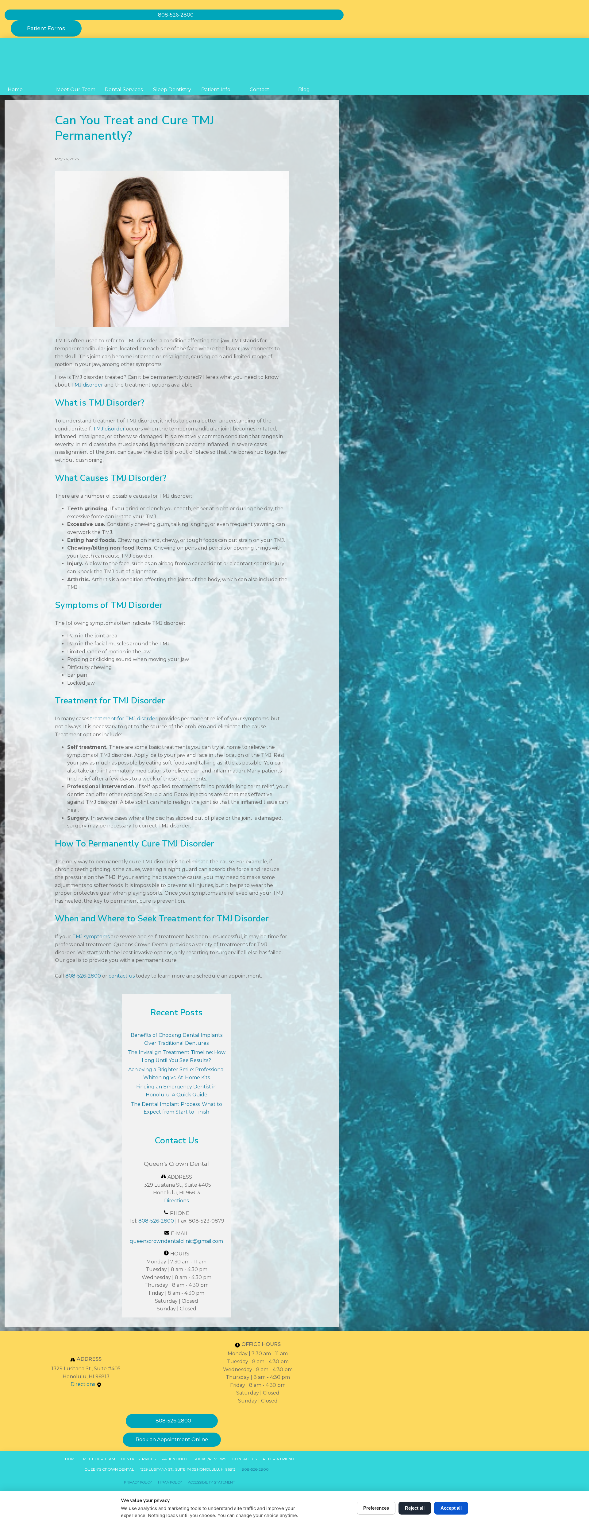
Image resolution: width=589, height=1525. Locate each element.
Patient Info (215, 89)
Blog (304, 89)
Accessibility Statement (211, 1482)
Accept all (451, 1508)
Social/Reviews (210, 1459)
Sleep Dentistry (172, 89)
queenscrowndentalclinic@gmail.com (176, 1241)
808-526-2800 (83, 976)
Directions (176, 1201)
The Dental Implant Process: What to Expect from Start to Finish (176, 1108)
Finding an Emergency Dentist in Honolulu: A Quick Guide (176, 1091)
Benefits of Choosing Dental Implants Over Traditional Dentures (176, 1039)
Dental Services (124, 89)
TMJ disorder (87, 385)
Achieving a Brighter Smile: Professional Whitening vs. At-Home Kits (176, 1073)
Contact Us (244, 1459)
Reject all (415, 1508)
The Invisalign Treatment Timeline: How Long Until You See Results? (176, 1056)
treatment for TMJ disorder (123, 719)
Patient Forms (46, 28)
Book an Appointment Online (172, 1439)
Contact (259, 89)
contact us (122, 976)
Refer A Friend (278, 1459)
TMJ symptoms (91, 937)
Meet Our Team (75, 89)
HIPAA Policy (170, 1482)
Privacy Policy (138, 1482)
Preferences (376, 1508)
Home (15, 89)
